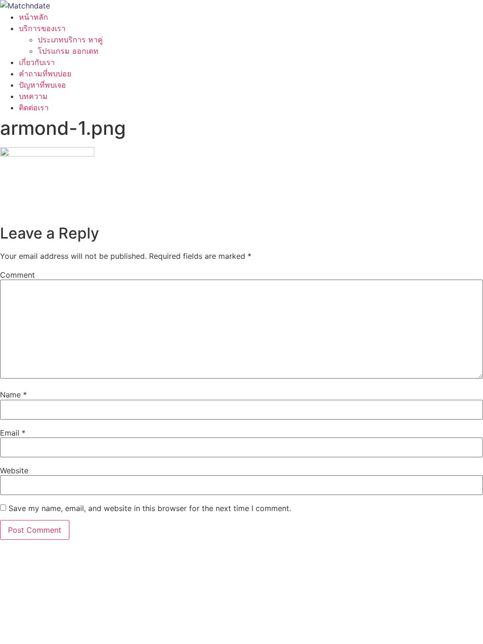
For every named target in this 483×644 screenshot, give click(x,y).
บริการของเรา (42, 28)
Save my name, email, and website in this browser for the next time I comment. (149, 508)
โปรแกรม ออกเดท (68, 51)
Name (13, 394)
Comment (17, 275)
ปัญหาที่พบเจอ (42, 85)
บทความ (33, 96)
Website (14, 470)
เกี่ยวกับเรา (37, 62)
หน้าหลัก (33, 17)
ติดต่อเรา (34, 107)
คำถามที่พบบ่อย (45, 73)
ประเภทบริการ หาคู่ (70, 39)
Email (12, 433)
